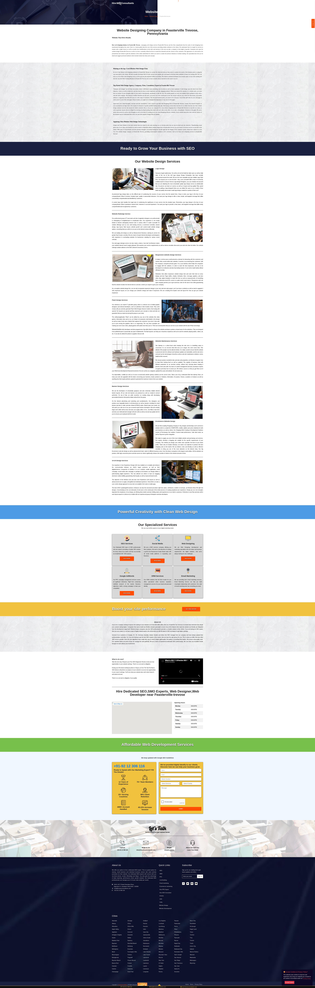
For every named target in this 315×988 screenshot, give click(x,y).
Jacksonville (146, 934)
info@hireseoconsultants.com (145, 850)
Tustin (191, 943)
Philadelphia (177, 932)
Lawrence (146, 963)
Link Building (163, 880)
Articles (161, 895)
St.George (193, 926)
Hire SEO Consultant (165, 892)
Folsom (130, 963)
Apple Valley (115, 929)
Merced (161, 940)
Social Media (157, 544)
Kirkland (145, 949)
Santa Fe (176, 968)
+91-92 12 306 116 (129, 766)
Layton (145, 966)
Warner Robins (194, 951)
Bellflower (114, 946)
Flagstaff (130, 957)
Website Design (154, 16)
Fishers (130, 954)
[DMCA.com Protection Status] (142, 984)
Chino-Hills (131, 926)
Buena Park (115, 963)
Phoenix (176, 934)
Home (178, 3)
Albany (114, 923)
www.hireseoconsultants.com (189, 987)
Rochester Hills (178, 951)
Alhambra (114, 926)
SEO (160, 870)
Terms (191, 984)
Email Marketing (188, 576)
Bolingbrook (115, 957)
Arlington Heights (117, 934)
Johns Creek (146, 937)
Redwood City (178, 949)
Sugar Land (193, 929)
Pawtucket (177, 923)
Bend (113, 951)
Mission (161, 949)
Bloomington (115, 954)
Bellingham (115, 949)
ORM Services (157, 576)
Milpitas (161, 946)
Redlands (177, 946)
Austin (114, 937)
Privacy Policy (198, 984)
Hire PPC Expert (164, 889)
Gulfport (145, 920)
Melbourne (162, 934)
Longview (145, 971)
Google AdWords (127, 576)
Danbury (130, 940)
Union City (193, 946)
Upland (192, 949)
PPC (160, 876)
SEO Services (127, 544)
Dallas (129, 937)
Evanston (130, 949)
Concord (130, 932)
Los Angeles (162, 920)
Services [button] (184, 3)
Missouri (161, 951)
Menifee (161, 937)
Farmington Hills (132, 951)
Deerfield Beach (132, 943)
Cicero (129, 929)
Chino (129, 923)
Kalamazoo (146, 943)
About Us (193, 3)
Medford (161, 932)
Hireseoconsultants (122, 984)
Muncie (161, 957)
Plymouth (177, 937)
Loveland (161, 923)
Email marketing (164, 883)
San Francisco (178, 963)
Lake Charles (147, 951)
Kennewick (146, 946)
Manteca (161, 929)
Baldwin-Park (115, 940)
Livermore (146, 968)
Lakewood (146, 957)
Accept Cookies (289, 982)
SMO (160, 873)
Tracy (191, 932)
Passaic (176, 920)
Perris (176, 926)
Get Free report (191, 609)
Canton (114, 968)
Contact (199, 3)
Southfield (193, 923)
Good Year (131, 971)
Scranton (176, 971)
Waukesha (193, 957)
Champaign (115, 971)
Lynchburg (162, 926)
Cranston (130, 934)
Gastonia (130, 968)
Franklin (130, 966)
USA (160, 899)
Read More (126, 558)
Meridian (161, 943)
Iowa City (145, 932)
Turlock (192, 940)
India (160, 902)
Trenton (192, 934)
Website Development (165, 908)
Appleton (114, 932)
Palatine (161, 968)
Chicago (130, 920)
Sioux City (193, 920)
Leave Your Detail (192, 850)
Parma (160, 971)
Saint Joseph (178, 954)
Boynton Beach (116, 960)
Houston (145, 926)
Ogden (161, 966)
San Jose (177, 966)
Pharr (175, 929)
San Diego (177, 960)
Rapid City (177, 943)
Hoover (145, 923)
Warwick (192, 954)
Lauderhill (146, 960)
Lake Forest (146, 954)
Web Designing (188, 544)
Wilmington (193, 960)
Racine (176, 940)
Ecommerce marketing (165, 886)
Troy (191, 937)
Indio (144, 929)
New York (161, 960)
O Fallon (161, 963)
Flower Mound (132, 960)
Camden (114, 966)
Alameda (114, 920)
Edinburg (130, 946)
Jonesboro (146, 940)
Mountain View (163, 954)
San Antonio (177, 957)
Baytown (114, 943)
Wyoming (192, 963)
